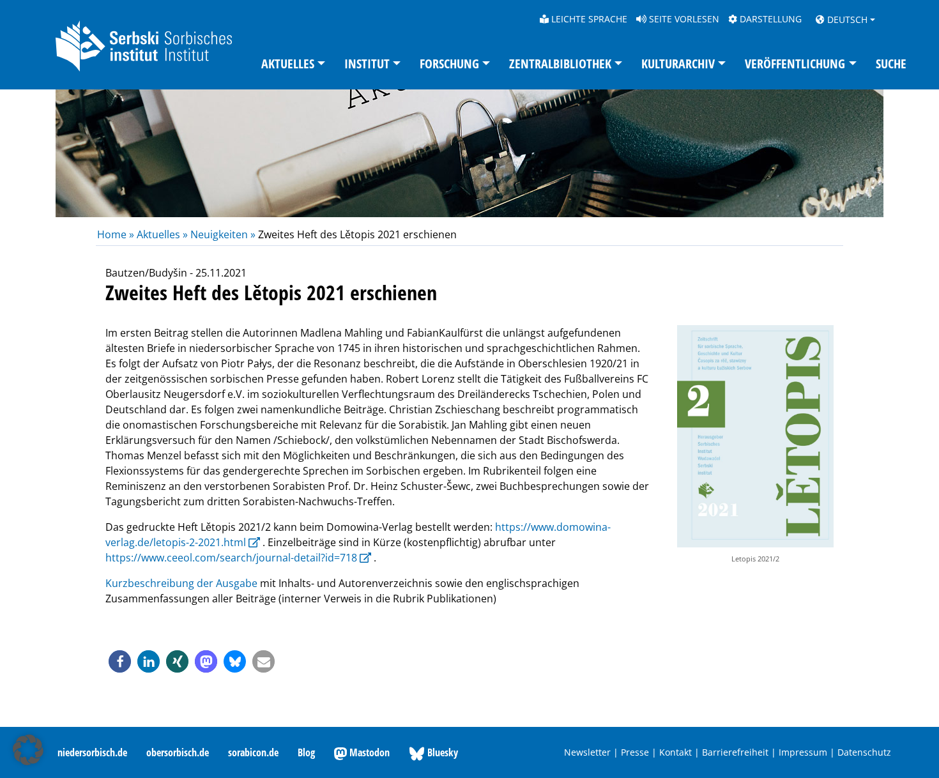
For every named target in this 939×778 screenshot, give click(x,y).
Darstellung (769, 19)
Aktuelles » (162, 234)
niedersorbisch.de (92, 752)
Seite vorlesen (682, 19)
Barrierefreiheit (735, 752)
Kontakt (675, 752)
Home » (117, 234)
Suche (891, 63)
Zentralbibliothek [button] (560, 63)
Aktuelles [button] (287, 63)
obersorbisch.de (177, 752)
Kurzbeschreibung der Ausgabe (181, 583)
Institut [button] (367, 63)
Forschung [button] (449, 63)
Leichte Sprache (588, 19)
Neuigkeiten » (223, 234)
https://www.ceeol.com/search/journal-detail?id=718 (231, 558)
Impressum (803, 752)
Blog (306, 752)
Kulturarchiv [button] (678, 63)
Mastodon (368, 752)
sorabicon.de (253, 752)
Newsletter (587, 752)
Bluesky (441, 752)
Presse (635, 752)
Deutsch (846, 19)
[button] (120, 661)
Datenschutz (864, 752)
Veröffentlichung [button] (795, 63)
